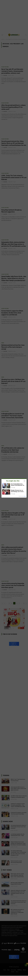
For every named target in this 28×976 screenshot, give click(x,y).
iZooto (25, 496)
